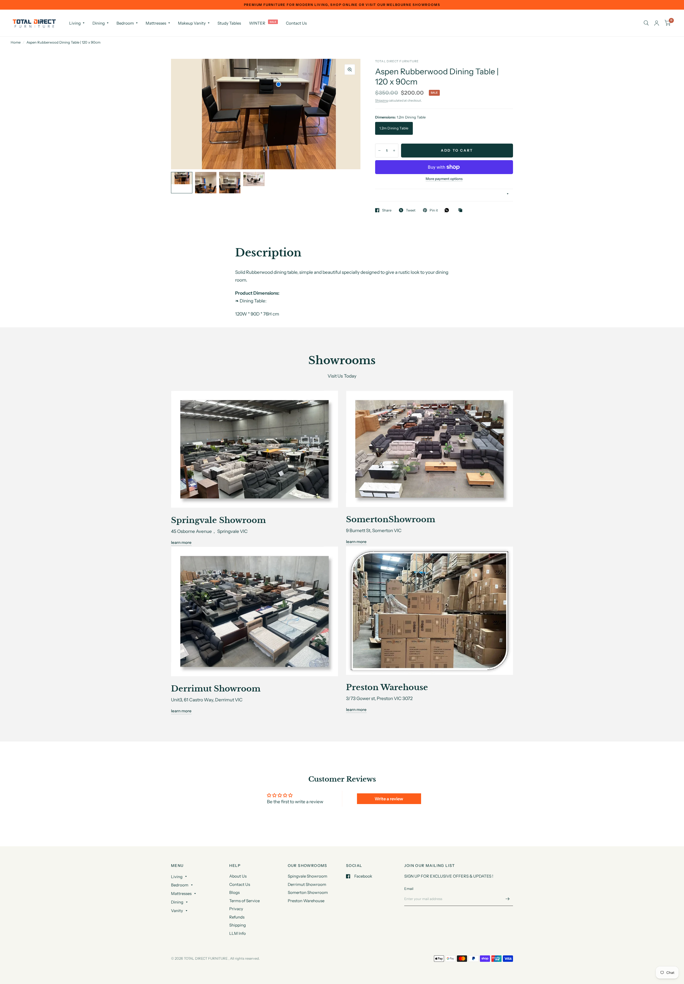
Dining (98, 23)
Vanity (177, 910)
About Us (238, 876)
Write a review (389, 798)
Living (75, 23)
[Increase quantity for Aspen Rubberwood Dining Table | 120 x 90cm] (394, 150)
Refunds (236, 917)
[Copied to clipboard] (461, 210)
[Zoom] (349, 69)
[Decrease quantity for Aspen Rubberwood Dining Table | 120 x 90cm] (379, 150)
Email (408, 888)
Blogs (234, 892)
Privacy (236, 908)
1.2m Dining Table (393, 128)
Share (386, 210)
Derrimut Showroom (307, 884)
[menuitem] (76, 23)
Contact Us (296, 23)
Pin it (434, 210)
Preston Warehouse (306, 900)
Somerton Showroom (308, 892)
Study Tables (229, 23)
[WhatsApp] (448, 210)
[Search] (646, 23)
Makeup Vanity (192, 23)
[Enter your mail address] (507, 899)
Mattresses (156, 23)
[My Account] (656, 23)
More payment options (444, 178)
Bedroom (125, 23)
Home (16, 42)
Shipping (381, 100)
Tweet (410, 210)
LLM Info (237, 933)
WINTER (257, 23)
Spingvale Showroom (307, 876)
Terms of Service (244, 900)
